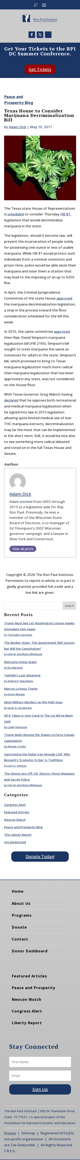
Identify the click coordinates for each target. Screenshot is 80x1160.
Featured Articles (16, 812)
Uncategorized (15, 842)
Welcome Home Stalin (20, 662)
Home (18, 891)
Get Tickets (40, 69)
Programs (22, 915)
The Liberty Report (18, 835)
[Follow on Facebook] (32, 34)
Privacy (10, 1133)
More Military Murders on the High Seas (33, 702)
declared (11, 400)
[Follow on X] (40, 34)
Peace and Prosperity (33, 987)
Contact (20, 939)
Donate (19, 927)
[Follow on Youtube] (48, 34)
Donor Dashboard (30, 950)
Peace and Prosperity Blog (23, 827)
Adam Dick (17, 127)
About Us (21, 903)
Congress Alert (15, 805)
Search (69, 606)
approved (64, 298)
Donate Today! (40, 856)
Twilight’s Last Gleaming (22, 675)
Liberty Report (27, 1022)
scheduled (15, 214)
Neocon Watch (15, 820)
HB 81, (65, 214)
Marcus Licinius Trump (21, 688)
